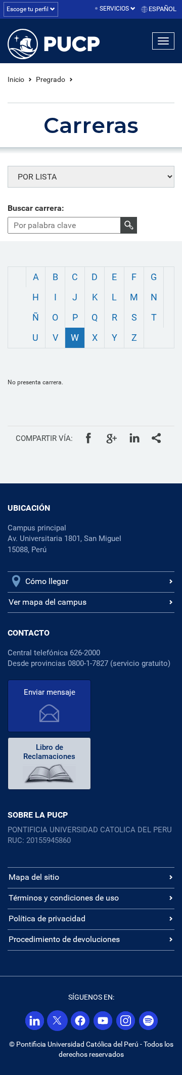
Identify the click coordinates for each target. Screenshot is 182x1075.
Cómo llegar (46, 581)
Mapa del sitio (34, 877)
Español (162, 9)
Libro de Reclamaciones (49, 752)
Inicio (16, 79)
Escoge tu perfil (28, 9)
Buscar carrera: (36, 208)
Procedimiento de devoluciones (64, 939)
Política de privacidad (47, 918)
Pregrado (50, 79)
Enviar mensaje (49, 692)
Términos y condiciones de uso (64, 898)
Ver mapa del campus (47, 602)
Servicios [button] (115, 8)
